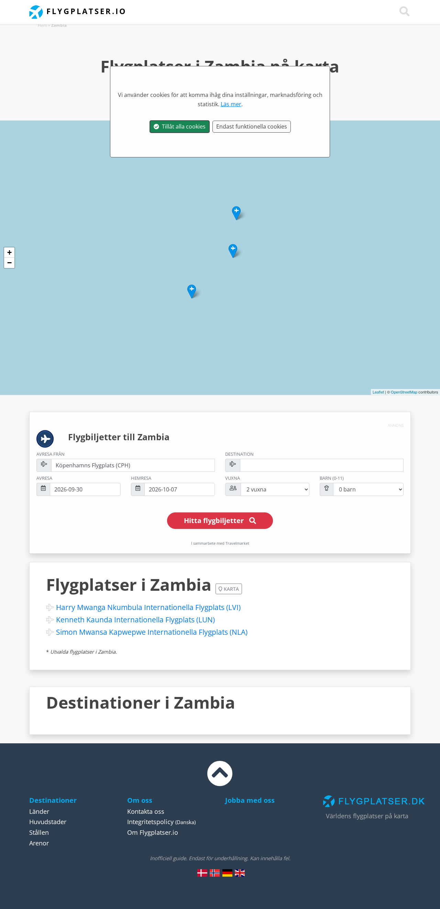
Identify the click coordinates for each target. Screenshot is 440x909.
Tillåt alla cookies (182, 126)
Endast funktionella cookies (251, 126)
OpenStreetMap (404, 392)
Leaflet (378, 392)
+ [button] (9, 252)
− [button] (9, 262)
